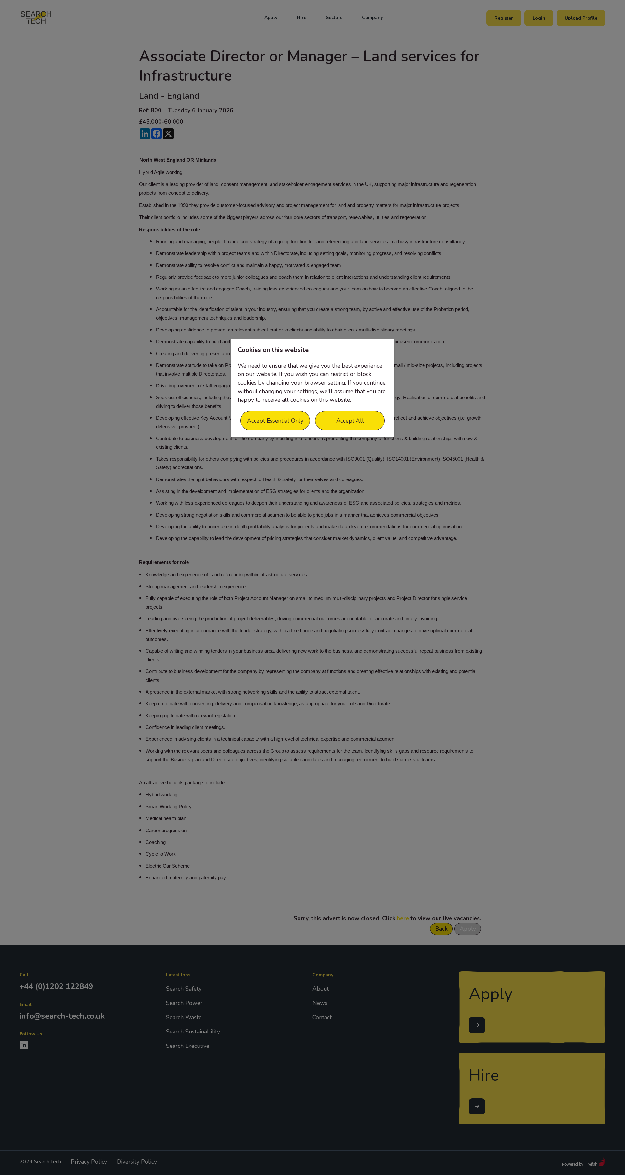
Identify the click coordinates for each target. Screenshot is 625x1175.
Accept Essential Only (275, 421)
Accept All (350, 421)
